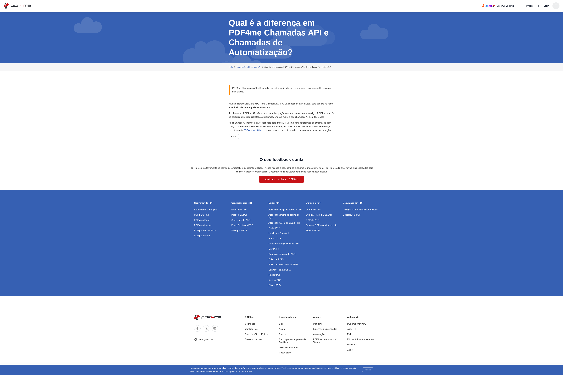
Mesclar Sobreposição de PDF (283, 243)
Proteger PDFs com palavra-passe (360, 209)
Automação (319, 334)
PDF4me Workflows (254, 130)
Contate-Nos (251, 329)
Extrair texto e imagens (205, 209)
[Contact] (215, 328)
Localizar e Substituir (278, 233)
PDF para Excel (202, 220)
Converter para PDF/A (279, 269)
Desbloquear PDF (352, 215)
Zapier (350, 349)
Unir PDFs (273, 249)
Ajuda (282, 329)
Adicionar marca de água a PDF (284, 223)
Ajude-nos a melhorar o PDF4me (281, 179)
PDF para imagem (203, 225)
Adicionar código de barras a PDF (285, 209)
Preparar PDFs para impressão (321, 225)
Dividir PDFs (274, 285)
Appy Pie (351, 329)
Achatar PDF (274, 238)
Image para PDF (239, 215)
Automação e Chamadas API (249, 67)
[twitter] (206, 328)
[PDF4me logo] (17, 6)
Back (233, 136)
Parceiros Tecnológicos (256, 334)
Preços (530, 6)
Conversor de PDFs (241, 220)
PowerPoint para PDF (242, 225)
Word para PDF (239, 230)
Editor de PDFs (276, 259)
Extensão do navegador (325, 329)
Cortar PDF (274, 228)
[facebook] (197, 328)
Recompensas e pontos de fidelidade (292, 340)
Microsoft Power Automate (360, 339)
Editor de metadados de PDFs (283, 264)
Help (231, 67)
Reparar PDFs (313, 230)
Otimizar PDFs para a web (319, 215)
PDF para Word (202, 235)
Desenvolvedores (254, 339)
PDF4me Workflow (356, 324)
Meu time (317, 324)
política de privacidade (241, 371)
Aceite (368, 370)
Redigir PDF (274, 275)
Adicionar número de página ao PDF (283, 216)
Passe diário (285, 352)
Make (350, 334)
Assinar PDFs (275, 280)
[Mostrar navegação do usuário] (555, 5)
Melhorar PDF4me (288, 347)
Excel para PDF (239, 209)
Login (546, 6)
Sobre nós (250, 324)
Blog (281, 324)
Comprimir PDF (313, 209)
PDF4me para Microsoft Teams (325, 340)
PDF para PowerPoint (205, 230)
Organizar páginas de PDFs (282, 254)
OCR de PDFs (313, 220)
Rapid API (352, 344)
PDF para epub (201, 215)
